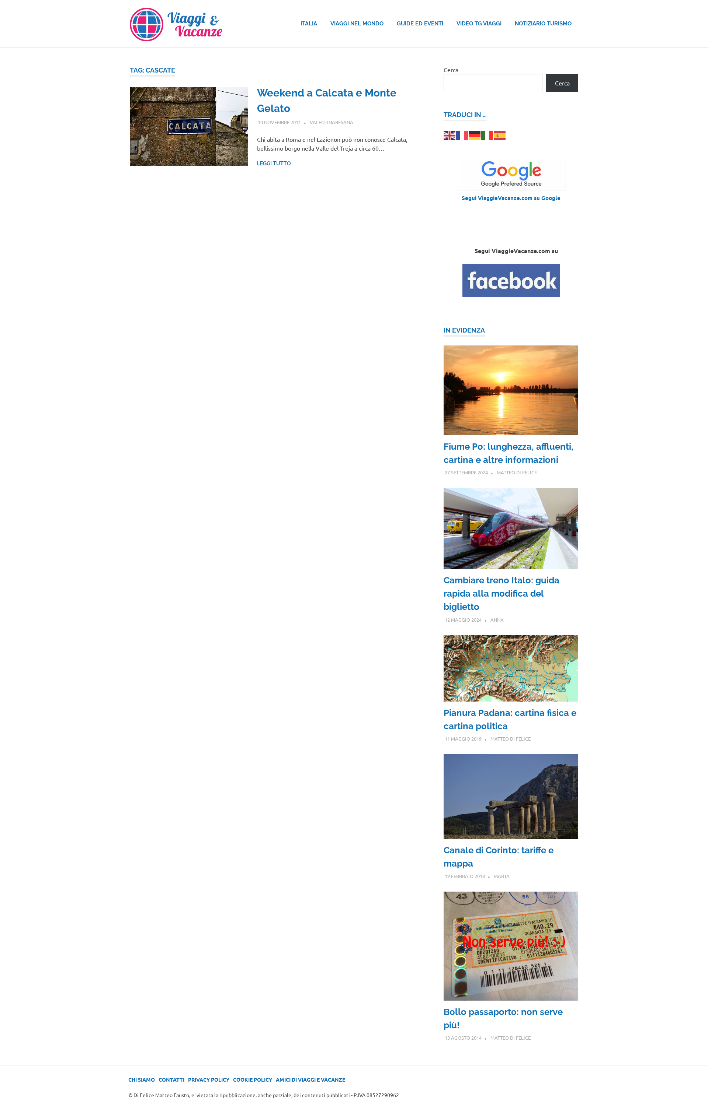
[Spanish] (500, 134)
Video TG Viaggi (479, 23)
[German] (475, 134)
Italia (309, 23)
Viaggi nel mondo (357, 23)
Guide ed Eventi (420, 23)
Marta (502, 876)
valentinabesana (331, 122)
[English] (450, 134)
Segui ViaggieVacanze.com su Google (511, 197)
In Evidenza (464, 330)
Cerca (451, 69)
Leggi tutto (274, 163)
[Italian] (487, 134)
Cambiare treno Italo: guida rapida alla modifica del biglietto (501, 593)
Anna (497, 620)
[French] (462, 134)
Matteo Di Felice (517, 472)
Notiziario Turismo (543, 23)
